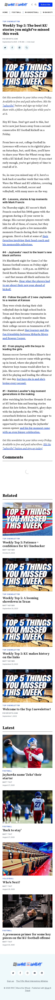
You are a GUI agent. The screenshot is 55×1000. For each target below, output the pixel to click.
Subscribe (45, 4)
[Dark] (32, 4)
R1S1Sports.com (10, 39)
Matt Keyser (9, 550)
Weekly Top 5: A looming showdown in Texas (20, 600)
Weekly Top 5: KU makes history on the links (26, 655)
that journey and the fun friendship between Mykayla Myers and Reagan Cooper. (26, 334)
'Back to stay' (12, 830)
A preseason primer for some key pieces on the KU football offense (27, 936)
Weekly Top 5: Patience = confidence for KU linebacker (24, 544)
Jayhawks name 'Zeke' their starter (22, 776)
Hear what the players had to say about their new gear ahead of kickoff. (26, 285)
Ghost (47, 988)
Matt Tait (7, 782)
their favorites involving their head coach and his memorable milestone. (26, 240)
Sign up (10, 981)
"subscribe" (8, 105)
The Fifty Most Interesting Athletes (32, 981)
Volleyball (8, 878)
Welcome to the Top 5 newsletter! (27, 709)
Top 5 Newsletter (11, 21)
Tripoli (27, 990)
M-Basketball (32, 12)
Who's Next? (11, 882)
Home (5, 12)
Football (16, 12)
